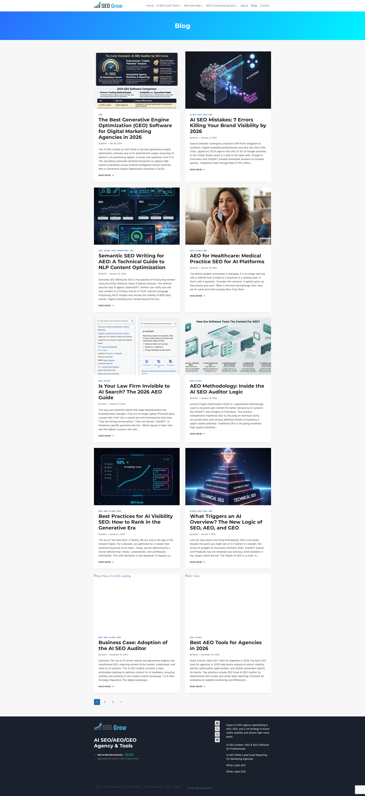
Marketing (122, 251)
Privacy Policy (135, 786)
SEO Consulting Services (114, 786)
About (244, 5)
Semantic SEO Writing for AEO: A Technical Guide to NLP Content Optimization (132, 261)
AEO (199, 115)
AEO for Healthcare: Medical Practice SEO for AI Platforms (227, 259)
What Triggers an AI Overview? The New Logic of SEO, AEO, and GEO (226, 522)
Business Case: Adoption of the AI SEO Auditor (133, 645)
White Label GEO (236, 771)
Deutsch (178, 786)
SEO (210, 115)
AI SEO (193, 115)
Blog (254, 5)
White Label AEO (236, 765)
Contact (265, 5)
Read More (106, 175)
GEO (100, 115)
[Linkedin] (217, 739)
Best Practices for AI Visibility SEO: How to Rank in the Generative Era (136, 522)
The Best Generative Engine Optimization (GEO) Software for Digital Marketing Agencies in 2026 (135, 128)
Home (150, 5)
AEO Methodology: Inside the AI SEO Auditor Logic (227, 389)
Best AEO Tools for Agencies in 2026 (226, 645)
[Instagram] (217, 734)
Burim (104, 143)
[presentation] (137, 80)
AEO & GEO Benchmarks (110, 754)
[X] (217, 728)
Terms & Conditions (153, 786)
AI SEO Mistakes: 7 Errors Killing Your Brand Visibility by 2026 (228, 125)
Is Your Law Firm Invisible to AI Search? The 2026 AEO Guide (134, 392)
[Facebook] (217, 723)
